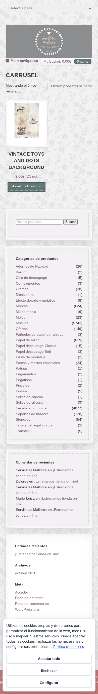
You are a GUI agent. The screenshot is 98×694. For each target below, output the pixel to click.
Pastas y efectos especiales (38, 363)
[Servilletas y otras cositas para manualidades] (49, 41)
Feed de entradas (29, 598)
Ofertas (21, 329)
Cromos (22, 289)
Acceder (21, 592)
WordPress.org (27, 609)
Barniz (21, 272)
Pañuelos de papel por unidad (39, 334)
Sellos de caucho (29, 397)
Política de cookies (68, 646)
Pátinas (21, 369)
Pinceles (22, 386)
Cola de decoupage (31, 278)
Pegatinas (23, 380)
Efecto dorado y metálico (35, 300)
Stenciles (23, 419)
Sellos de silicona (29, 403)
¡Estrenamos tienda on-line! (56, 481)
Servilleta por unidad (32, 408)
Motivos (22, 323)
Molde (20, 317)
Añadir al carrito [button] (26, 186)
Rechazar (49, 670)
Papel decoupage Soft (33, 352)
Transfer (22, 431)
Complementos (28, 283)
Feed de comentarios (32, 604)
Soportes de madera (32, 414)
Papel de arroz (27, 340)
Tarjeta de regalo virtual (34, 425)
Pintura (21, 391)
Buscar (70, 222)
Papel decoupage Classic (36, 346)
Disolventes (25, 295)
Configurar (49, 682)
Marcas (21, 306)
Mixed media (26, 312)
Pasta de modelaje (30, 357)
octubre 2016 (25, 573)
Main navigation (24, 61)
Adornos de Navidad (32, 266)
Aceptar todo (49, 658)
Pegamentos (26, 374)
